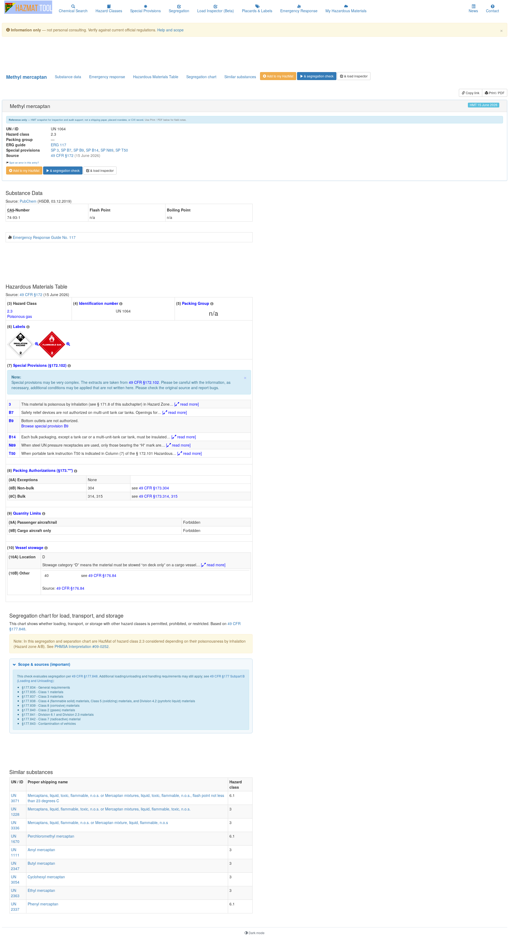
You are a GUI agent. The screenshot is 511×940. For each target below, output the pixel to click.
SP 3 (55, 150)
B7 (11, 412)
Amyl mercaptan (41, 849)
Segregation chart (201, 76)
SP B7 (66, 150)
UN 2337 (15, 906)
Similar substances (240, 76)
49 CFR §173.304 (154, 487)
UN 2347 (15, 865)
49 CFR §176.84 (102, 575)
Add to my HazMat (279, 76)
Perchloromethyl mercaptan (51, 836)
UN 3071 (15, 798)
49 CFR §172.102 (144, 382)
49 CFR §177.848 (85, 676)
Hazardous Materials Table (155, 76)
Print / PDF (496, 92)
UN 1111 (15, 852)
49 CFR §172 (62, 155)
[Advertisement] (135, 54)
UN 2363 (15, 893)
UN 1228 (15, 811)
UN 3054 (15, 879)
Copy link (472, 92)
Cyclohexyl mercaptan (46, 876)
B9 (11, 420)
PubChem (28, 201)
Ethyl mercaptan (41, 890)
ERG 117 (58, 144)
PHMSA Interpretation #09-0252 (82, 646)
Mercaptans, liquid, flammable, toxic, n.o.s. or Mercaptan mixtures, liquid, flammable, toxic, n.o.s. (109, 809)
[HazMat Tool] (28, 7)
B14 (12, 436)
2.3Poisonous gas (19, 313)
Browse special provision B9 (44, 426)
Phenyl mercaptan (43, 903)
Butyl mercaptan (41, 863)
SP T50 (122, 150)
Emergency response (107, 76)
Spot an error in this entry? (24, 162)
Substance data (68, 76)
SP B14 (92, 150)
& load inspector (355, 76)
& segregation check (318, 76)
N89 (12, 445)
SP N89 (107, 150)
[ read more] (186, 404)
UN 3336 (15, 825)
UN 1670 (15, 838)
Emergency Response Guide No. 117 (44, 237)
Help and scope (170, 29)
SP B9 (78, 150)
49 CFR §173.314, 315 (158, 496)
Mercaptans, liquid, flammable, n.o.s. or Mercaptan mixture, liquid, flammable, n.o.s (98, 822)
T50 (12, 453)
